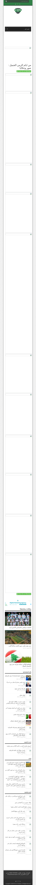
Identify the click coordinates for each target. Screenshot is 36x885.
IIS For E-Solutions (17, 883)
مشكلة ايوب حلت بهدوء (19, 824)
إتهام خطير (22, 695)
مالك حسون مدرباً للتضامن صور (23, 802)
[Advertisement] (19, 20)
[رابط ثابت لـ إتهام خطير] (28, 699)
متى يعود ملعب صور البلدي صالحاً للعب (19, 646)
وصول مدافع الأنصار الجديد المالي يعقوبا (21, 807)
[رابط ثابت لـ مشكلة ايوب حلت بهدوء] (28, 828)
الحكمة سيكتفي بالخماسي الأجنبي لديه (20, 627)
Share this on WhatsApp (25, 71)
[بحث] (6, 1)
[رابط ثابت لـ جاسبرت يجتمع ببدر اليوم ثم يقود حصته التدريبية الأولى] (28, 841)
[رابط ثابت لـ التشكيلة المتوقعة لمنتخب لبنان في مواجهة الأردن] (28, 847)
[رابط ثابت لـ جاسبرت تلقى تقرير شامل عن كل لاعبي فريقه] (28, 834)
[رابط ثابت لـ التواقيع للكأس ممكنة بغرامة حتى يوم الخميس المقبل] (18, 662)
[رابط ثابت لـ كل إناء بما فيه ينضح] (28, 693)
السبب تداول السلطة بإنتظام (17, 721)
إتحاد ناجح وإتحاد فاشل (19, 714)
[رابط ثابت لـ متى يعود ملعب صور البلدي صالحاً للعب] (18, 643)
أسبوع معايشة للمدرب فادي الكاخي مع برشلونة (18, 746)
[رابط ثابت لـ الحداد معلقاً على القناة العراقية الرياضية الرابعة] (28, 754)
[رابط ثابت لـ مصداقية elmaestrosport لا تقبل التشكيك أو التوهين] (28, 680)
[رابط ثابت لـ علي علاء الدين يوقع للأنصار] (28, 815)
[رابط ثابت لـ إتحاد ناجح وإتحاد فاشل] (28, 718)
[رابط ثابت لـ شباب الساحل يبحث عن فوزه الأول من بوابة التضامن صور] (28, 774)
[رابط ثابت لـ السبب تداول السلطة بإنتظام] (28, 725)
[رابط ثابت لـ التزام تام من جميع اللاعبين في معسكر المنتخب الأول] (28, 854)
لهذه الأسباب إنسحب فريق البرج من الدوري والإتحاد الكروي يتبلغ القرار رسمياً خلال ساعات (16, 764)
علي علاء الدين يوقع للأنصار (18, 811)
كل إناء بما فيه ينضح (20, 688)
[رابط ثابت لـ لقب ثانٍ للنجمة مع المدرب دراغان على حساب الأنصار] (28, 800)
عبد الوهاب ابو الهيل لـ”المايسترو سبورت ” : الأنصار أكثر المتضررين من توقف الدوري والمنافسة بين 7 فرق (15, 778)
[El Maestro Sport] (18, 13)
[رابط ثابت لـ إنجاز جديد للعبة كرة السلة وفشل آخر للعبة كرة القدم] (28, 712)
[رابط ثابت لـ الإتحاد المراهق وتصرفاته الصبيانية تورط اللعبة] (28, 731)
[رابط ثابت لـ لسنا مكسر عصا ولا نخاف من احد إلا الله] (28, 686)
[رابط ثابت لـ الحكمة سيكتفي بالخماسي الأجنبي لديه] (18, 625)
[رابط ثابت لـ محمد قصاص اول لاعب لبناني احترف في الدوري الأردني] (28, 822)
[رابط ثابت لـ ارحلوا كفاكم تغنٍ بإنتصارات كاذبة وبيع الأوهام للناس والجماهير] (28, 738)
